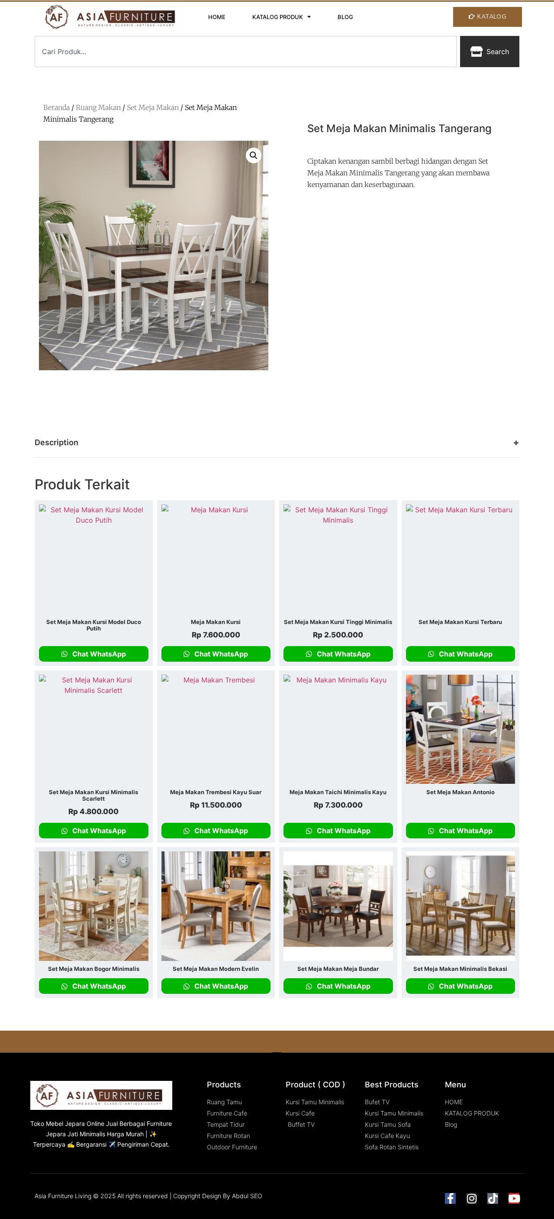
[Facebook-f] (450, 1198)
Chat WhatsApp (98, 654)
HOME (216, 16)
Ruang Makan (98, 107)
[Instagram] (471, 1198)
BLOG (345, 16)
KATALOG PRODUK (277, 16)
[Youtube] (514, 1198)
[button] (253, 155)
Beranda (56, 107)
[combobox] (246, 51)
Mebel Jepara (65, 1123)
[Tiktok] (492, 1198)
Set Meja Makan (153, 107)
